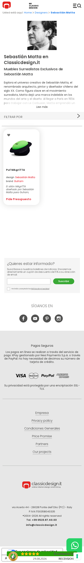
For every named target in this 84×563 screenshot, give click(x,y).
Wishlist (9, 135)
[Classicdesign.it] (7, 6)
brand (14, 181)
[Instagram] (58, 321)
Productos (77, 6)
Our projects (42, 452)
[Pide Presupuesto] (21, 147)
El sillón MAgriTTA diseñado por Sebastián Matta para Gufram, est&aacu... (20, 189)
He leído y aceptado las (30, 289)
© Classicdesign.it (42, 485)
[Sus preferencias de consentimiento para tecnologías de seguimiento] (77, 556)
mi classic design (34, 6)
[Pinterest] (47, 321)
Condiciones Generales (42, 428)
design (20, 177)
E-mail (30, 281)
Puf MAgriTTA (15, 170)
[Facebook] (23, 321)
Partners (42, 444)
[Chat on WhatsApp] (74, 545)
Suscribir (63, 281)
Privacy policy (42, 420)
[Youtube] (35, 321)
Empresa (42, 413)
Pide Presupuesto (18, 199)
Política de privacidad (40, 289)
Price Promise (42, 436)
